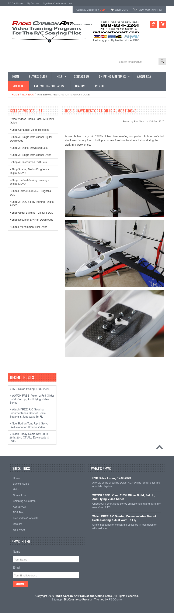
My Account (33, 3)
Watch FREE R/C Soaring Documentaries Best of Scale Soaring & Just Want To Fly (124, 518)
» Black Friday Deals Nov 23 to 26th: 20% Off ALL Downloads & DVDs (29, 437)
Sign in (46, 3)
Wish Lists (121, 9)
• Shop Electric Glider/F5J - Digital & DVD (30, 192)
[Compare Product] (153, 24)
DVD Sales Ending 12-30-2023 (111, 478)
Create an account (62, 3)
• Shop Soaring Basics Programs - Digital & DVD (29, 171)
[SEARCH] (162, 61)
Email (16, 567)
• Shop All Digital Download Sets (29, 147)
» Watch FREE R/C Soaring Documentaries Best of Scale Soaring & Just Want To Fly (28, 413)
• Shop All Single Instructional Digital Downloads (31, 138)
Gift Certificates (16, 3)
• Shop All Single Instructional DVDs (30, 154)
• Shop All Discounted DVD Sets (28, 162)
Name (16, 551)
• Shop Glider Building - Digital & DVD (31, 212)
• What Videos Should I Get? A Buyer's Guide (32, 120)
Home (15, 94)
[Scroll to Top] (160, 448)
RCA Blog (28, 94)
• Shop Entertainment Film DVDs (28, 226)
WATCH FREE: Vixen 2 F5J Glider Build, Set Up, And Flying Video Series (123, 497)
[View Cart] (162, 24)
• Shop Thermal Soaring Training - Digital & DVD (29, 181)
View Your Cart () (150, 9)
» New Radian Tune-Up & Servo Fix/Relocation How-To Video (29, 425)
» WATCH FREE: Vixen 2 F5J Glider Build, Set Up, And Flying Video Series (32, 399)
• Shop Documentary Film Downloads (31, 219)
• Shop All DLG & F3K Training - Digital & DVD (32, 203)
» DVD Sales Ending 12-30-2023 (29, 389)
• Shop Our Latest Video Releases (29, 129)
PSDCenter (116, 599)
